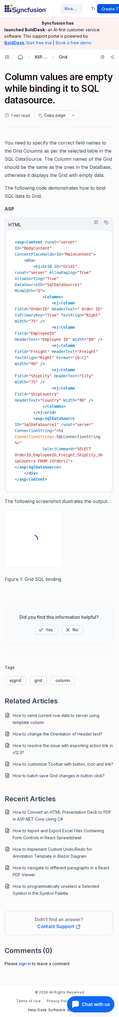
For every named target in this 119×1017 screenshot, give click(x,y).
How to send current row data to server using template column (56, 719)
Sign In (25, 963)
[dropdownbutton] (73, 115)
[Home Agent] (20, 57)
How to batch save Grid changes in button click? (59, 775)
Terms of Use (28, 1001)
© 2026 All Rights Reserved (59, 992)
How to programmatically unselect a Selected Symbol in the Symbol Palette (56, 890)
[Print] (104, 57)
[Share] (112, 57)
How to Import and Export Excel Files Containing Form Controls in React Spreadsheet (58, 834)
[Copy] (104, 222)
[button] (46, 629)
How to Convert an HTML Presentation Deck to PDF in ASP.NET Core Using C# (62, 816)
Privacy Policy (59, 1001)
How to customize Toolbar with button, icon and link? (63, 764)
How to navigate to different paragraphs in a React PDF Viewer (61, 871)
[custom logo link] (26, 8)
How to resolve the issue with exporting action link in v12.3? (63, 749)
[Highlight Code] (95, 222)
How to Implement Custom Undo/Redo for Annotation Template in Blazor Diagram (52, 853)
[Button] (72, 629)
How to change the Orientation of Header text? (57, 733)
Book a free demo (73, 42)
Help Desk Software (47, 1009)
